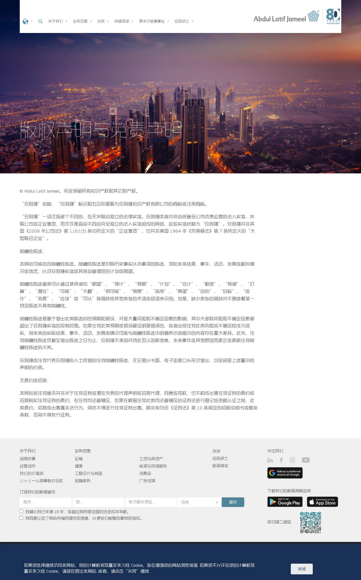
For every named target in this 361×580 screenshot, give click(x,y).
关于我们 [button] (55, 21)
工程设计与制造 (88, 473)
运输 (79, 459)
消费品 (145, 473)
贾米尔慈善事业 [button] (152, 21)
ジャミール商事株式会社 (41, 481)
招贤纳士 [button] (182, 21)
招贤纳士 (220, 458)
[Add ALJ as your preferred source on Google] (285, 472)
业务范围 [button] (80, 21)
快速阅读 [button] (122, 21)
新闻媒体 (220, 466)
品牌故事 (28, 459)
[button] (27, 20)
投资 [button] (101, 21)
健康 (79, 466)
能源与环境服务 (153, 466)
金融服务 (83, 481)
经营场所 (28, 466)
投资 (216, 451)
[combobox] (200, 502)
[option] (180, 86)
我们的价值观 (31, 473)
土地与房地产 (151, 459)
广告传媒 (147, 481)
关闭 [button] (302, 569)
